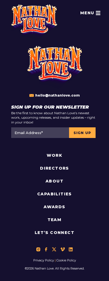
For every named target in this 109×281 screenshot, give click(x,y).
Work (55, 155)
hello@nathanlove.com (57, 95)
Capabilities (54, 193)
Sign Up (82, 133)
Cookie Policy (66, 260)
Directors (54, 168)
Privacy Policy (43, 260)
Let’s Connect (54, 232)
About (54, 181)
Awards (54, 206)
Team (55, 219)
